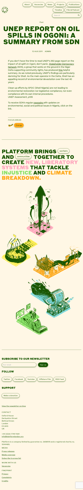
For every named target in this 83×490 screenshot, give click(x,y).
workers (64, 151)
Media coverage (8, 455)
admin (48, 51)
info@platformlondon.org (12, 436)
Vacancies (6, 466)
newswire (38, 103)
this (61, 70)
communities (23, 156)
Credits (5, 481)
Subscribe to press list (11, 458)
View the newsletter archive (14, 406)
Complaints (7, 477)
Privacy (5, 474)
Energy (19, 125)
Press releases (8, 451)
